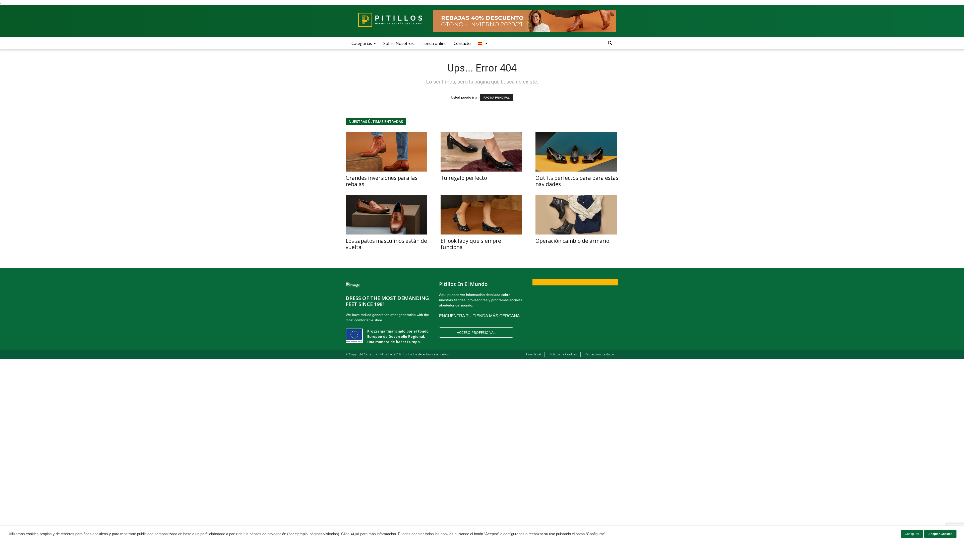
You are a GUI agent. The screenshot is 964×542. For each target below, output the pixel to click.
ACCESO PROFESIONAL (476, 332)
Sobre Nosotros (398, 43)
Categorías (361, 43)
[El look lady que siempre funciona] (482, 215)
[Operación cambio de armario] (576, 215)
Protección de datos (599, 354)
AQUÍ (354, 534)
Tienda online (434, 43)
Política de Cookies (563, 354)
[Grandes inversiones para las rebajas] (387, 152)
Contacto (462, 43)
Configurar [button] (912, 534)
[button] (610, 43)
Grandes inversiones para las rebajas (381, 181)
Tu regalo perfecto (464, 177)
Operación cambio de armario (572, 240)
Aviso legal (533, 354)
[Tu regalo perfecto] (482, 152)
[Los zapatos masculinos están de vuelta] (387, 215)
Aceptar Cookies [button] (940, 534)
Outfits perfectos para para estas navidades (576, 181)
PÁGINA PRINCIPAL (497, 97)
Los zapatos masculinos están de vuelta (386, 244)
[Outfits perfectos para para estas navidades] (576, 152)
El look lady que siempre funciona (471, 244)
